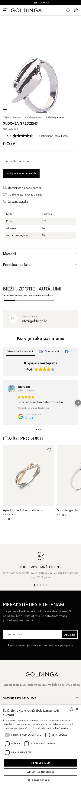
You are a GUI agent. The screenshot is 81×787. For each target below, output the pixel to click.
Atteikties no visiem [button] (40, 771)
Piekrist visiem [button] (40, 762)
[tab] (40, 253)
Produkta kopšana (16, 264)
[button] (3, 403)
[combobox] (71, 709)
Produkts (9, 295)
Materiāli (9, 253)
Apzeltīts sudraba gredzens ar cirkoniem (23, 512)
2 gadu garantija (40, 2)
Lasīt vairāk (61, 728)
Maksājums (21, 295)
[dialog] (40, 746)
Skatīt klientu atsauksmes (54, 136)
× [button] (76, 709)
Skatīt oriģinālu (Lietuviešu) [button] (35, 407)
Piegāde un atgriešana (40, 295)
